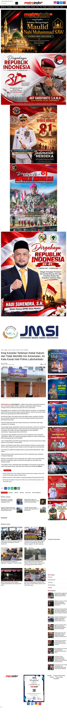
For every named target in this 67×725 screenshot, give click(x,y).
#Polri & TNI (28, 492)
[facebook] (58, 2)
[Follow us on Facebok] (28, 703)
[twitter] (61, 2)
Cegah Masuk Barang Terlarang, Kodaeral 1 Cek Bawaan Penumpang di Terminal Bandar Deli (11, 542)
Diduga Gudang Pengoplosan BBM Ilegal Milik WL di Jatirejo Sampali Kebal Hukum (8, 509)
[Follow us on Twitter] (32, 703)
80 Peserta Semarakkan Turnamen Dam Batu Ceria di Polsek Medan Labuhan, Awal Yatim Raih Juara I (34, 584)
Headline (9, 7)
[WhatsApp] (15, 488)
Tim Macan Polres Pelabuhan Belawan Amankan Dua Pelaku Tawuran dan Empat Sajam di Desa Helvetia (60, 659)
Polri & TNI (18, 349)
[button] (65, 7)
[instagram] (55, 2)
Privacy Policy (59, 677)
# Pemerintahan (51, 585)
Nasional (27, 7)
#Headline (10, 492)
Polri (37, 7)
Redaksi (50, 675)
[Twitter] (9, 488)
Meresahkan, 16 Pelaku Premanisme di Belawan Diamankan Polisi (7, 501)
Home (4, 7)
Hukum (22, 7)
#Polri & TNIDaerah (36, 492)
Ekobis (57, 7)
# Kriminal (50, 582)
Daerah (33, 7)
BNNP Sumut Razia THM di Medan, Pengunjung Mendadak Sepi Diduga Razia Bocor (23, 477)
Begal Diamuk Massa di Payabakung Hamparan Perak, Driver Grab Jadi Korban (31, 501)
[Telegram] (18, 488)
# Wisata (50, 587)
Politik (45, 7)
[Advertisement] (33, 715)
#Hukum (16, 492)
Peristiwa (15, 7)
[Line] (12, 488)
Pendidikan (51, 7)
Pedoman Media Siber (59, 675)
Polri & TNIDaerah (24, 349)
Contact (52, 677)
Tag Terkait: (4, 492)
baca (42, 364)
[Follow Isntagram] (36, 703)
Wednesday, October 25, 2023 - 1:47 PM (7, 364)
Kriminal (13, 349)
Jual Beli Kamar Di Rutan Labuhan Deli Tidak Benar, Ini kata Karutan (31, 509)
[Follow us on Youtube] (40, 703)
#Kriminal (22, 492)
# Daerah (50, 577)
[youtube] (64, 2)
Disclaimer (56, 678)
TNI (41, 7)
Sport (61, 7)
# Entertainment (51, 579)
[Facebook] (5, 488)
